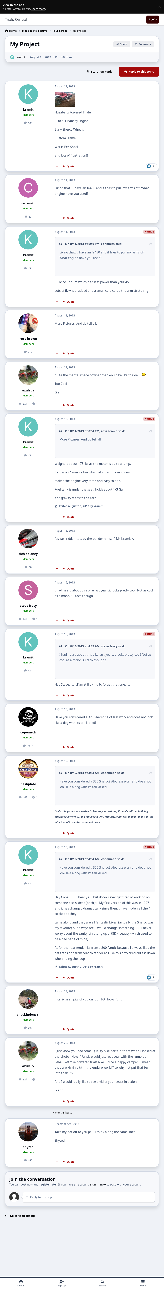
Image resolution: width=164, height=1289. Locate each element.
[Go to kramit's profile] (12, 57)
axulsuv (28, 390)
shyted (28, 1147)
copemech (28, 732)
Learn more (7, 7)
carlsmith (28, 203)
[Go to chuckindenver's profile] (28, 999)
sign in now (98, 1184)
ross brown (28, 339)
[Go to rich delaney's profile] (28, 538)
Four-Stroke (63, 57)
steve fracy (28, 606)
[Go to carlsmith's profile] (28, 188)
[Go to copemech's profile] (28, 717)
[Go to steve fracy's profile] (28, 590)
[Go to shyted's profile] (28, 1131)
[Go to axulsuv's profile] (28, 375)
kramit (21, 57)
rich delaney (28, 554)
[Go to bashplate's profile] (28, 769)
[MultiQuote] (56, 166)
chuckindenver (28, 1014)
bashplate (28, 784)
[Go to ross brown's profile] (28, 323)
